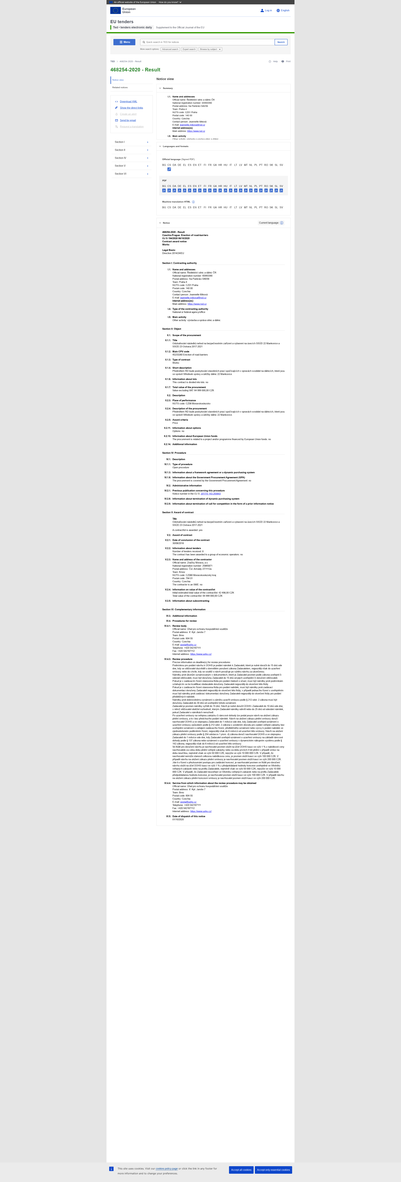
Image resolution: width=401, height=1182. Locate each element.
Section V (120, 165)
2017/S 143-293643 (211, 493)
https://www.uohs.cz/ (201, 654)
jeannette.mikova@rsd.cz (192, 125)
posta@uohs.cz (188, 644)
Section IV (120, 158)
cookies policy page (167, 1168)
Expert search (189, 49)
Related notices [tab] (120, 87)
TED (112, 61)
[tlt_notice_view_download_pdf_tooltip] (164, 190)
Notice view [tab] (118, 80)
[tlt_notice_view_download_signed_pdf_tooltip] (169, 169)
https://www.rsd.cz (196, 131)
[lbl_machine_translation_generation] (193, 202)
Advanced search (170, 49)
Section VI (120, 173)
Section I (120, 142)
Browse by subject (209, 49)
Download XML (128, 101)
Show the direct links (131, 107)
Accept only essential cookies (273, 1170)
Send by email (128, 120)
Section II (120, 150)
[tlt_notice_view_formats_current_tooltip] (281, 222)
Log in (268, 10)
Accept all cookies (241, 1170)
